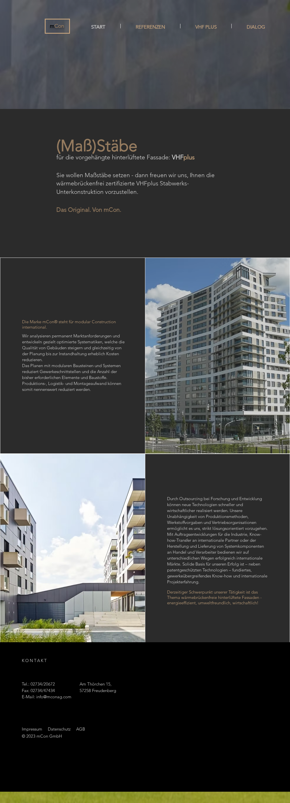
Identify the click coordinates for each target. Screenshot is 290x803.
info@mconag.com (53, 696)
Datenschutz (59, 729)
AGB (80, 729)
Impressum (32, 729)
